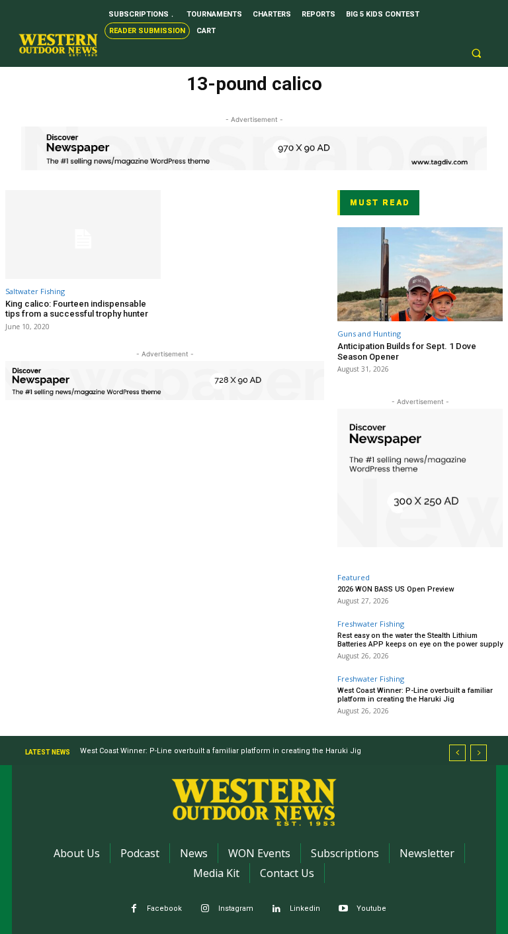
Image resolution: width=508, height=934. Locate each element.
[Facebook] (134, 909)
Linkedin (305, 908)
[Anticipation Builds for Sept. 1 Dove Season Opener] (420, 274)
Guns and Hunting (369, 333)
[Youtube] (343, 909)
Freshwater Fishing (370, 623)
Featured (353, 577)
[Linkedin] (276, 909)
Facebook (164, 908)
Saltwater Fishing (35, 291)
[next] (478, 753)
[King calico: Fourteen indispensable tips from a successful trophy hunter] (83, 234)
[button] (476, 54)
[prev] (457, 753)
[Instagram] (205, 909)
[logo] (58, 45)
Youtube (371, 908)
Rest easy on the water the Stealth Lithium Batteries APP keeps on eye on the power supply (420, 640)
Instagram (235, 908)
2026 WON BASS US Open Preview (395, 589)
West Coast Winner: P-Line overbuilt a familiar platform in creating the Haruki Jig (415, 694)
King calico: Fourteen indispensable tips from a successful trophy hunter (76, 309)
